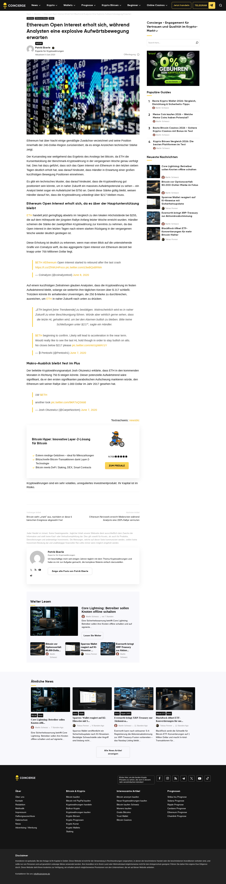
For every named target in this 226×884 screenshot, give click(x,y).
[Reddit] (31, 575)
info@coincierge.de (42, 874)
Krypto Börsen (110, 5)
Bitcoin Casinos (124, 820)
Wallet (81, 713)
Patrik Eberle (42, 48)
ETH (29, 215)
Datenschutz (21, 820)
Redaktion (20, 804)
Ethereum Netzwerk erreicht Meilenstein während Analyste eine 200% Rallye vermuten (114, 518)
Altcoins (37, 14)
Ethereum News (41, 18)
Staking (69, 831)
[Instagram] (168, 778)
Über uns (19, 797)
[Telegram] (183, 778)
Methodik (19, 808)
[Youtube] (39, 570)
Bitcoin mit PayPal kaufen (78, 800)
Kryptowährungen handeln (79, 804)
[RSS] (35, 570)
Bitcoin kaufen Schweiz (128, 804)
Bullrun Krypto (73, 808)
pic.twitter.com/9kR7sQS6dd (68, 402)
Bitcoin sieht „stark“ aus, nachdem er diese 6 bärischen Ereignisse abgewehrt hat (49, 518)
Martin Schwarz (92, 617)
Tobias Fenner (91, 654)
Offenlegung (130, 54)
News (35, 5)
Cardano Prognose (176, 808)
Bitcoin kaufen (73, 797)
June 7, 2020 (78, 352)
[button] (219, 8)
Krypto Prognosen (75, 820)
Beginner (132, 5)
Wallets (68, 5)
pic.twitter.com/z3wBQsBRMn (84, 267)
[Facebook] (160, 778)
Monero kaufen (124, 808)
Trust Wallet (122, 816)
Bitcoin (34, 715)
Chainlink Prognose (176, 816)
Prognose (87, 5)
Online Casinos (156, 5)
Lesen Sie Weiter (92, 635)
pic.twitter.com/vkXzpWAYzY (89, 345)
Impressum (20, 812)
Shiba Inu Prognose (177, 797)
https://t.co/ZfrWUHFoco (50, 267)
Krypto (51, 5)
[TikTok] (207, 778)
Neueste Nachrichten (162, 157)
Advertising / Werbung (26, 827)
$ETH (38, 262)
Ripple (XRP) (126, 713)
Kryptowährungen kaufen (78, 812)
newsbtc (134, 420)
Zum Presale (117, 466)
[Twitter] (31, 570)
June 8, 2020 (81, 274)
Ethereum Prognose (177, 812)
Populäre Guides (159, 92)
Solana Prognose (175, 800)
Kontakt (19, 800)
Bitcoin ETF (161, 713)
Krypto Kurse (72, 824)
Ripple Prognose (175, 804)
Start (29, 14)
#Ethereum (50, 262)
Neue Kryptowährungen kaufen (132, 800)
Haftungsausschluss (25, 816)
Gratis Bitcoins (124, 812)
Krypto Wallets (73, 827)
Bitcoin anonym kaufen (128, 797)
